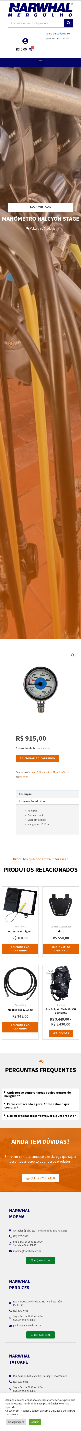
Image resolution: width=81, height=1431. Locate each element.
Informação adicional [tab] (32, 801)
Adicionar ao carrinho (37, 758)
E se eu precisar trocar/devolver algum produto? (41, 1116)
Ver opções (61, 1033)
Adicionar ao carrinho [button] (20, 948)
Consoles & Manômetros (39, 772)
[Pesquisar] (68, 23)
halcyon (24, 776)
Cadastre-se (63, 33)
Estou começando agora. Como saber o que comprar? (36, 1105)
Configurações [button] (16, 1422)
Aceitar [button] (35, 1422)
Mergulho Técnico (62, 772)
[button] (40, 61)
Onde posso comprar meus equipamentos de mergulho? (37, 1094)
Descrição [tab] (25, 794)
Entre (49, 33)
